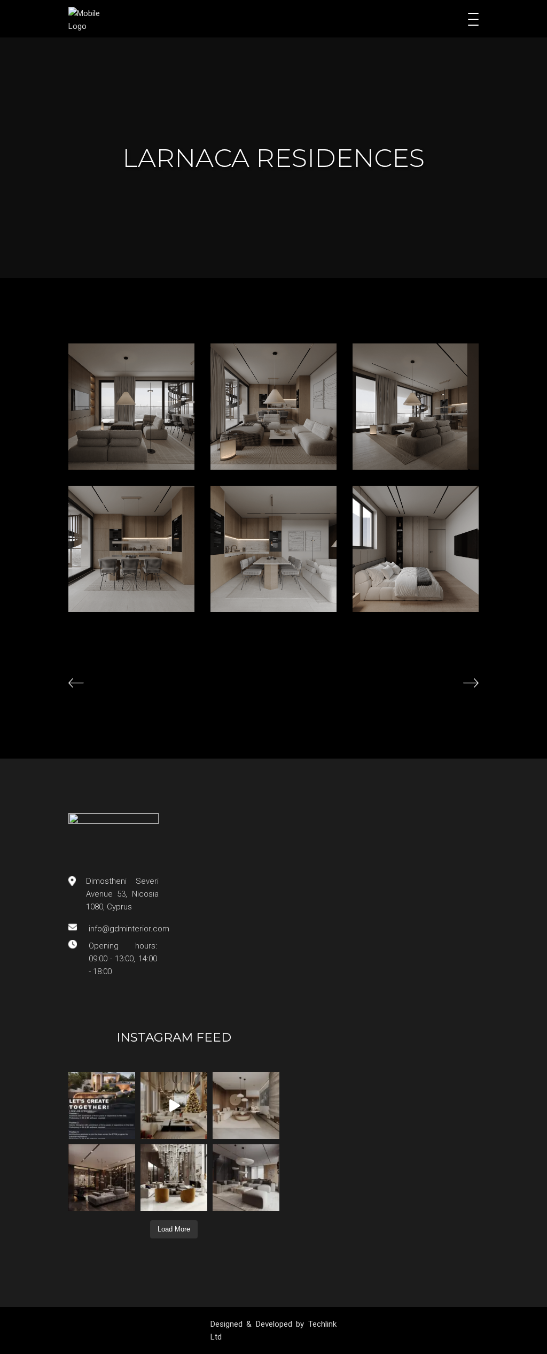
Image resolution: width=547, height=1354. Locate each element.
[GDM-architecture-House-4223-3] (273, 406)
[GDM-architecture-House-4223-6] (131, 406)
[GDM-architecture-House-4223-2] (131, 549)
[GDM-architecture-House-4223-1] (416, 406)
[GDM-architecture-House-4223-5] (416, 549)
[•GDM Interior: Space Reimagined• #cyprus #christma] (173, 1105)
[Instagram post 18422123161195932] (101, 1105)
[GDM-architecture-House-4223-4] (273, 549)
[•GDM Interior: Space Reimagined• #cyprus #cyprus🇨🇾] (246, 1105)
